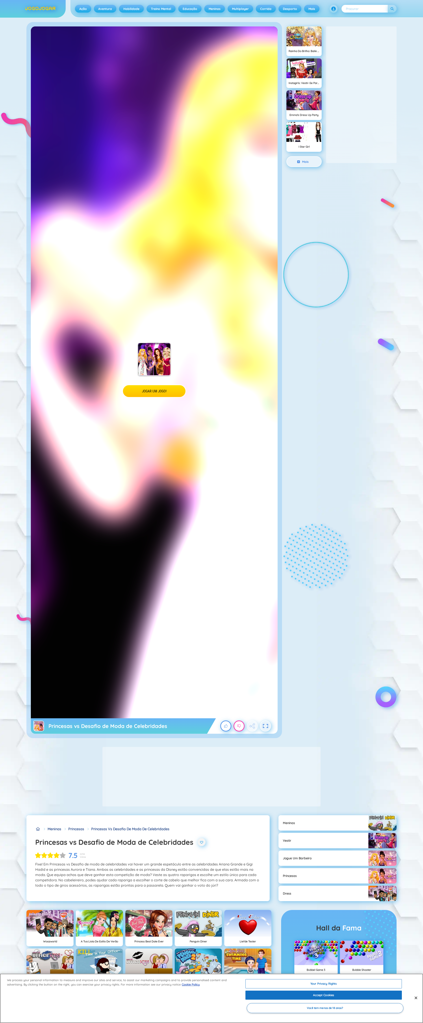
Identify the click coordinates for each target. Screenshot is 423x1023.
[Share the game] (252, 726)
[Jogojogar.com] (38, 829)
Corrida (265, 9)
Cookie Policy (191, 984)
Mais (311, 9)
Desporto (290, 9)
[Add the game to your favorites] (202, 842)
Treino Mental (161, 9)
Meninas (215, 9)
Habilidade (131, 9)
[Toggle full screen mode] (265, 726)
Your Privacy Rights (323, 983)
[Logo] (40, 9)
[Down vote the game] (239, 726)
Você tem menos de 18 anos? (325, 1008)
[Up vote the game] (225, 726)
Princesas (76, 829)
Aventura (105, 9)
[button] (334, 9)
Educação (190, 9)
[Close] (416, 998)
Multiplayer (240, 9)
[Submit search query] (392, 9)
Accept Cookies (323, 995)
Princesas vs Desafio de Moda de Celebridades (130, 829)
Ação (83, 9)
